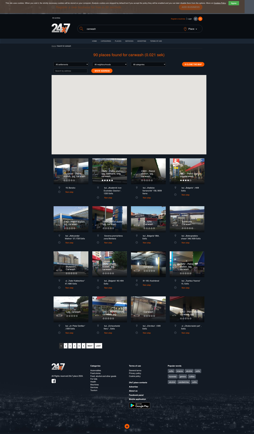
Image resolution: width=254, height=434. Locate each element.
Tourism (93, 390)
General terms (135, 370)
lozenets (172, 376)
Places (118, 41)
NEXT (90, 345)
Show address (102, 70)
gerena (183, 376)
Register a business (178, 19)
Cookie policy (135, 376)
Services (129, 41)
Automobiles (95, 370)
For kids (93, 378)
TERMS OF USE (156, 41)
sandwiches (184, 382)
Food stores (95, 373)
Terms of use (135, 365)
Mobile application (137, 399)
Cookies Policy (220, 3)
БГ (196, 19)
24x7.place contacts (138, 382)
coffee (191, 376)
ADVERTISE (141, 41)
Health (93, 381)
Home (54, 46)
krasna (180, 371)
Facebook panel (136, 395)
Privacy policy (135, 373)
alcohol (189, 371)
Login (190, 19)
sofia (171, 371)
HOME (94, 41)
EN (200, 19)
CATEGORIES (106, 41)
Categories (95, 365)
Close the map (194, 64)
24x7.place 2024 (76, 375)
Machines (94, 384)
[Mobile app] (139, 405)
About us (133, 390)
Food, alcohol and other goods (103, 376)
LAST (98, 345)
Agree (233, 3)
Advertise (133, 386)
